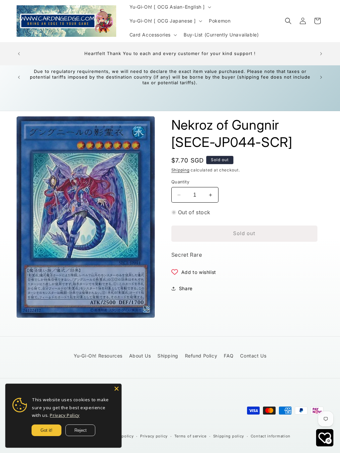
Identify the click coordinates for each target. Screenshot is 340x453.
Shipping (180, 169)
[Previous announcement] (19, 53)
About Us (140, 355)
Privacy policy (154, 436)
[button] (170, 7)
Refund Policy (201, 355)
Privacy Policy (64, 415)
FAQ (229, 355)
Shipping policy (228, 436)
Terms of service (190, 436)
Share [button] (186, 288)
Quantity (180, 181)
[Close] (116, 388)
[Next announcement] (321, 53)
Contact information (271, 436)
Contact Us (253, 355)
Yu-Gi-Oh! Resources (98, 355)
